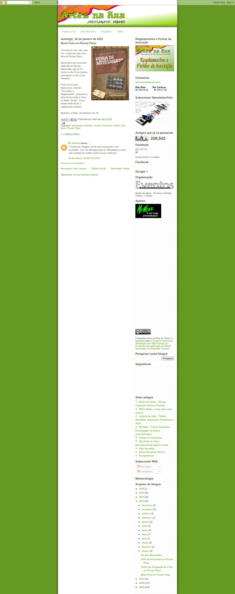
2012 (142, 497)
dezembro (147, 505)
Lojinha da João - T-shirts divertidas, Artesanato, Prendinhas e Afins (154, 420)
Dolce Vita (119, 125)
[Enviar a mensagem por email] (62, 120)
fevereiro (147, 547)
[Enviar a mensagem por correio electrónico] (95, 123)
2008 (142, 587)
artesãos (88, 125)
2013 (142, 493)
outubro (146, 513)
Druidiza (76, 143)
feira (63, 128)
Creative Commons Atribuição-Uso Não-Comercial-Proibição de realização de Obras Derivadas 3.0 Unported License (154, 345)
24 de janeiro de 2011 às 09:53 (84, 158)
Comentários (146, 471)
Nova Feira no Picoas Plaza (155, 574)
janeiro (146, 551)
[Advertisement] (149, 274)
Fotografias (106, 31)
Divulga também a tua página (147, 157)
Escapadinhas (146, 455)
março (145, 542)
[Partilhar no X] (69, 120)
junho (145, 530)
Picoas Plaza (74, 128)
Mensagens (146, 466)
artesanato (77, 125)
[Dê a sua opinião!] (65, 120)
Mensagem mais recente (74, 168)
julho (145, 526)
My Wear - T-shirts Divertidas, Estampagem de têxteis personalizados (152, 431)
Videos (120, 31)
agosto (146, 522)
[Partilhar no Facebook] (72, 120)
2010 (142, 579)
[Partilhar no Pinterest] (75, 120)
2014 (142, 488)
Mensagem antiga (120, 168)
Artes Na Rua (141, 149)
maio (145, 534)
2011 (142, 501)
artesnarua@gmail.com (147, 82)
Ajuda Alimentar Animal (151, 452)
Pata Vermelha (146, 448)
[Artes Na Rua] (154, 151)
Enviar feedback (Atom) (85, 174)
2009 (142, 583)
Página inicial (69, 31)
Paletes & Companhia (150, 437)
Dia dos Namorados (151, 555)
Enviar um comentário (72, 163)
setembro (147, 517)
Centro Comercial (103, 125)
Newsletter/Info (88, 31)
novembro (147, 509)
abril (144, 538)
